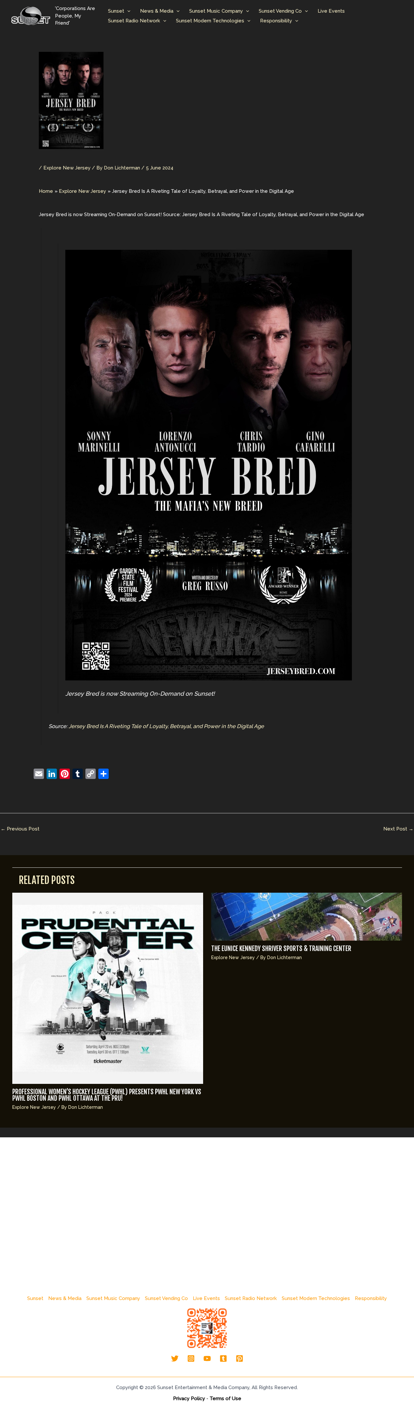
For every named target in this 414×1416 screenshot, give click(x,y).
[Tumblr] (223, 1358)
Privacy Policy (189, 1398)
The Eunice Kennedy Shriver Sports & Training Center (281, 949)
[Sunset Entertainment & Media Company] (30, 15)
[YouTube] (207, 1358)
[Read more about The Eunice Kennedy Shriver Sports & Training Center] (306, 916)
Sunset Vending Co (280, 11)
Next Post (398, 829)
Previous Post (20, 829)
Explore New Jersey (67, 168)
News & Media (156, 11)
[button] (127, 11)
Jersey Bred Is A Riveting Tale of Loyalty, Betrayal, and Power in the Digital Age (166, 726)
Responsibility (276, 21)
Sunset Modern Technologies (210, 21)
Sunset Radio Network (134, 21)
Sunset (116, 11)
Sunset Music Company (216, 11)
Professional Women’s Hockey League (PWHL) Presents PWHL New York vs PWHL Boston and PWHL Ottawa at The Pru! (106, 1095)
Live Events (331, 11)
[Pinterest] (239, 1358)
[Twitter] (175, 1358)
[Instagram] (191, 1358)
